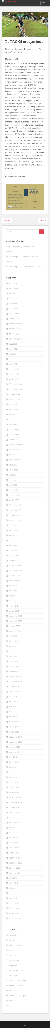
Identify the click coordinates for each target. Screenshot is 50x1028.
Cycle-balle (13, 955)
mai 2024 (13, 419)
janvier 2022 (14, 560)
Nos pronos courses (17, 980)
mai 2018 (13, 772)
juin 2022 (12, 535)
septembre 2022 (15, 520)
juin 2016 (12, 888)
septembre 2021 (15, 580)
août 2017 (13, 817)
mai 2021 (13, 601)
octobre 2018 (14, 747)
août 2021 (13, 585)
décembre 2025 (15, 323)
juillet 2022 (13, 530)
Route (11, 1000)
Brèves (7, 220)
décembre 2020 (15, 616)
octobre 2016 (14, 868)
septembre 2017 (15, 812)
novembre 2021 (15, 570)
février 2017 (14, 847)
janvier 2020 (14, 671)
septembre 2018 (15, 752)
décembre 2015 (15, 918)
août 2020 (13, 636)
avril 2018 (13, 777)
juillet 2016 (13, 883)
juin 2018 (12, 767)
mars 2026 (13, 308)
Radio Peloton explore (18, 995)
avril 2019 (13, 716)
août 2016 (13, 878)
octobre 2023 (14, 454)
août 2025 (13, 344)
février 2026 (14, 313)
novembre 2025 (15, 329)
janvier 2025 (14, 379)
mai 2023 (13, 480)
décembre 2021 (15, 565)
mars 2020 (13, 661)
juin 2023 (12, 475)
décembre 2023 (15, 444)
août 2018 (13, 757)
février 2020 (14, 666)
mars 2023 (13, 490)
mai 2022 (13, 540)
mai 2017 (13, 832)
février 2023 (14, 495)
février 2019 (14, 727)
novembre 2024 (15, 389)
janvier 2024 (14, 439)
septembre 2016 (15, 873)
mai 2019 (13, 711)
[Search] (41, 231)
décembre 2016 (15, 858)
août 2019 (13, 696)
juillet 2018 (13, 762)
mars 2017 (13, 842)
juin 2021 (12, 596)
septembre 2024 (15, 399)
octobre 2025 (14, 334)
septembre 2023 (15, 460)
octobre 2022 (14, 515)
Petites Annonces (16, 985)
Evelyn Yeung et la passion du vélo (20, 246)
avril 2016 (13, 898)
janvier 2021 (14, 611)
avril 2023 (13, 485)
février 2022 (14, 555)
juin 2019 (12, 706)
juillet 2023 (13, 470)
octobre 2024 (14, 394)
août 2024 (13, 404)
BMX (11, 950)
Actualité (8, 52)
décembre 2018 (15, 737)
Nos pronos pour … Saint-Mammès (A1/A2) (24, 266)
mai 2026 (13, 298)
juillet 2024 (13, 409)
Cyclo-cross (17, 52)
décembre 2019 (15, 676)
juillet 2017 (13, 822)
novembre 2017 (15, 802)
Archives (12, 940)
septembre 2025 (15, 339)
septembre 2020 (15, 631)
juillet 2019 (13, 701)
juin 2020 (12, 646)
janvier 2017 (14, 853)
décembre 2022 (15, 505)
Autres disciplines (16, 945)
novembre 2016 (15, 863)
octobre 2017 (14, 807)
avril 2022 (13, 545)
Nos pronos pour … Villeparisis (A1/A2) (22, 256)
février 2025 (14, 374)
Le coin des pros (16, 970)
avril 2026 (13, 303)
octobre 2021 (14, 575)
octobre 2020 (14, 626)
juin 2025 (12, 354)
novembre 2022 (15, 510)
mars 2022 (13, 550)
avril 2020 (13, 656)
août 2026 (13, 283)
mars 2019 (13, 722)
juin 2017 (12, 827)
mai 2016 (13, 893)
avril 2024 (13, 424)
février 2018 (14, 787)
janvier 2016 (14, 913)
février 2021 (14, 606)
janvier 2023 (14, 500)
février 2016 (14, 908)
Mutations (13, 975)
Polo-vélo (13, 990)
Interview (13, 965)
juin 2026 (12, 293)
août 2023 (13, 465)
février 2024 (14, 434)
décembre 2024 (15, 384)
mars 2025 (13, 369)
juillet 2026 (13, 288)
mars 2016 (13, 903)
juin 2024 (12, 414)
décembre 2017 (15, 797)
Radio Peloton (31, 49)
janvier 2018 (14, 792)
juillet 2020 (13, 641)
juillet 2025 (13, 349)
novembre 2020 (15, 621)
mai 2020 (13, 651)
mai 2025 (13, 359)
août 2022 (13, 525)
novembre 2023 (15, 449)
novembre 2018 (15, 742)
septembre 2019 (15, 691)
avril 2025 (13, 364)
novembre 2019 (15, 681)
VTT (10, 1005)
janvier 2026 (14, 318)
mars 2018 (13, 782)
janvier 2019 (14, 732)
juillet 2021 (13, 591)
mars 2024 (13, 429)
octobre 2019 (14, 686)
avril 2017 (13, 837)
